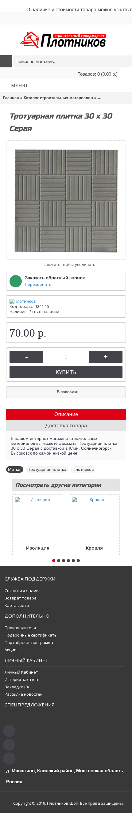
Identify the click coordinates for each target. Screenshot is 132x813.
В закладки (68, 391)
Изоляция (37, 548)
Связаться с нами (22, 590)
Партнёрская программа (29, 642)
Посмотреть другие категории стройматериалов (58, 486)
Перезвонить (38, 284)
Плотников (83, 469)
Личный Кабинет (21, 672)
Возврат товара (21, 598)
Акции (11, 649)
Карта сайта (17, 605)
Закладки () (17, 687)
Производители (20, 627)
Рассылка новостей (24, 694)
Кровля (94, 548)
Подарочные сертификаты (31, 635)
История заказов (21, 679)
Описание (66, 414)
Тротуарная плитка (47, 469)
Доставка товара (66, 425)
